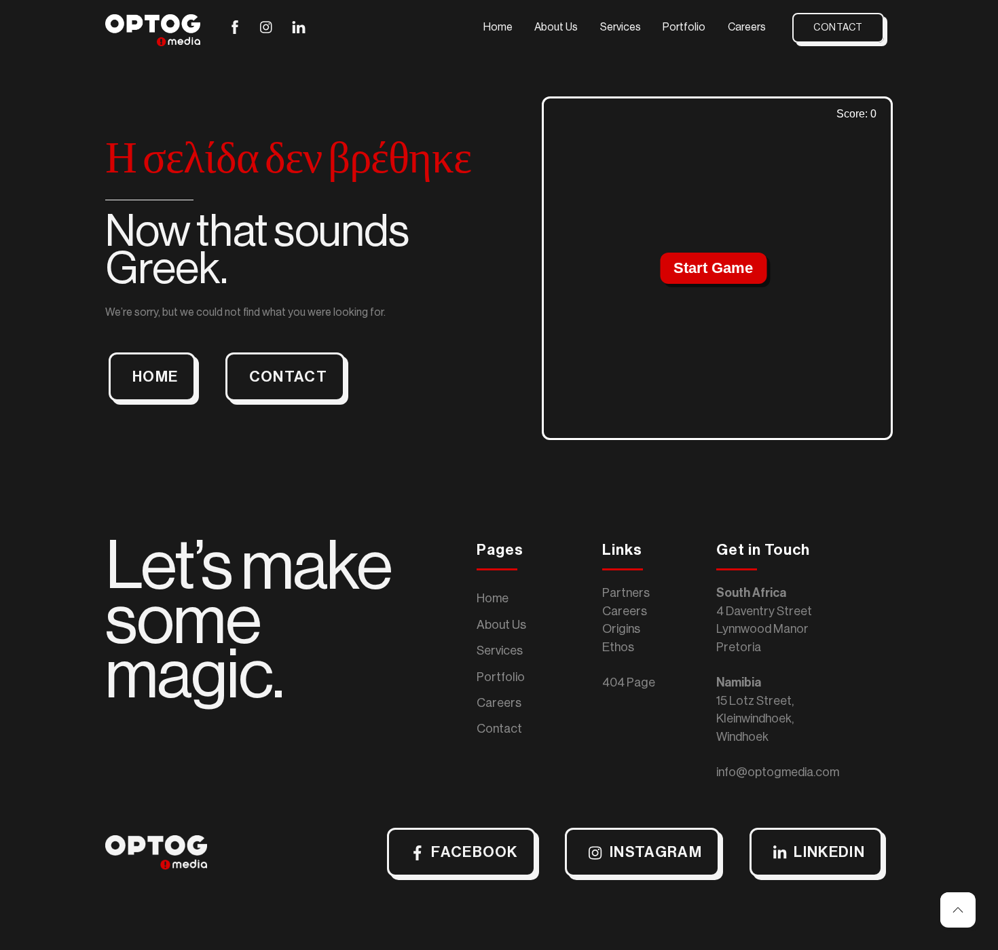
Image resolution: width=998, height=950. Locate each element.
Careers (747, 27)
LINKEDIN (829, 852)
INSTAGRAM (656, 852)
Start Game (713, 267)
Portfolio (684, 27)
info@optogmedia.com (777, 772)
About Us (556, 27)
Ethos (618, 647)
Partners (626, 593)
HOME (155, 376)
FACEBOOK (474, 852)
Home (498, 27)
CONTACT (288, 376)
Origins (621, 629)
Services (620, 27)
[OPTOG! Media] (152, 40)
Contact (838, 27)
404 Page (628, 682)
